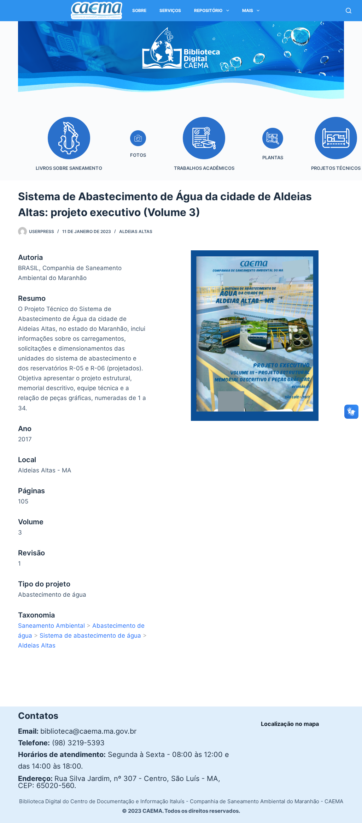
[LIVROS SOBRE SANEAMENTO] (69, 149)
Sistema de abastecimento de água (90, 635)
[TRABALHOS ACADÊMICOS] (204, 149)
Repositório (208, 10)
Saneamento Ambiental (51, 625)
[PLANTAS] (272, 149)
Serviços (170, 10)
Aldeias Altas (135, 231)
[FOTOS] (138, 149)
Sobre (139, 10)
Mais (247, 10)
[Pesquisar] (348, 10)
